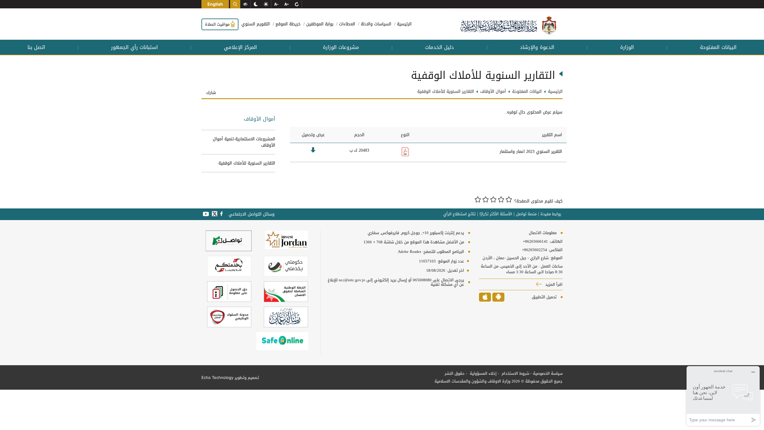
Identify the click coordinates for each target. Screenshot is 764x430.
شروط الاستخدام (514, 373)
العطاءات (346, 24)
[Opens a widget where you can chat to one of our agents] (723, 396)
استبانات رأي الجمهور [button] (134, 47)
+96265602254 (534, 250)
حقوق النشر (455, 373)
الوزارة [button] (627, 47)
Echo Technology (217, 377)
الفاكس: (555, 250)
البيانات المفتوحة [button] (718, 47)
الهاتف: (555, 242)
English (215, 4)
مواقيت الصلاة (218, 24)
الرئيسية (403, 24)
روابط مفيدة (550, 214)
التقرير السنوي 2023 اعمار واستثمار (531, 152)
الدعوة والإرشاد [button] (537, 47)
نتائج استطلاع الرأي (459, 214)
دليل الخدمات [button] (439, 47)
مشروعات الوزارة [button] (341, 47)
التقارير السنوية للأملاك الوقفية (246, 163)
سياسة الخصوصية (548, 373)
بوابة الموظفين (319, 24)
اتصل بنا (36, 47)
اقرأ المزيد (553, 284)
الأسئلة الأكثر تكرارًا (496, 214)
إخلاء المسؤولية (483, 373)
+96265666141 (535, 242)
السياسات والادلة (375, 24)
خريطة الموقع (287, 24)
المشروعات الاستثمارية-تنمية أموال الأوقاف (244, 142)
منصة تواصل (526, 214)
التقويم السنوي (255, 24)
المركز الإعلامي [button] (240, 47)
